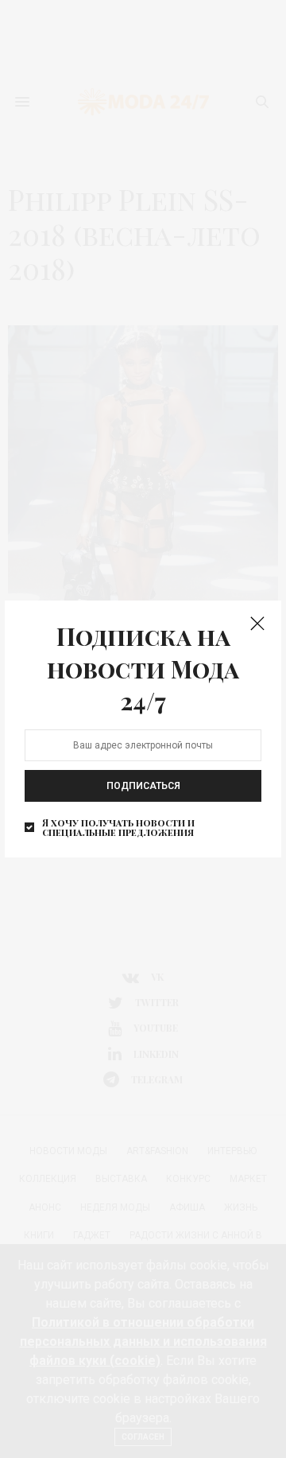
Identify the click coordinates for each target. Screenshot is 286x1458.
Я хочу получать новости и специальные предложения (118, 826)
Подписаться (143, 785)
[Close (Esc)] (257, 624)
